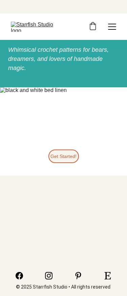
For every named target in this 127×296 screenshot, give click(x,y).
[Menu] (112, 27)
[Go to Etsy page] (107, 275)
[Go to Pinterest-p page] (82, 275)
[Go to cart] (92, 27)
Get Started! (63, 156)
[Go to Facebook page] (23, 275)
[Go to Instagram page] (52, 275)
